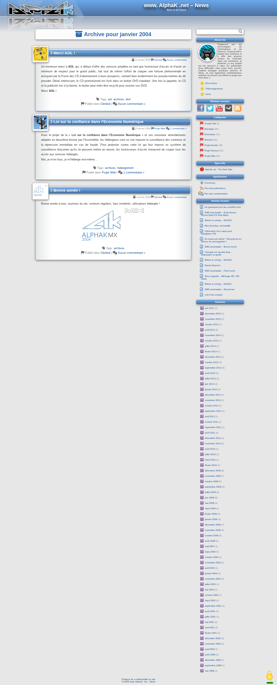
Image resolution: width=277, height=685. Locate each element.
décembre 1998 (213, 660)
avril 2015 (210, 330)
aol (110, 99)
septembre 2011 (213, 427)
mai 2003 (209, 589)
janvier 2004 (211, 573)
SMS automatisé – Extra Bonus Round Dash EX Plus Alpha (218, 213)
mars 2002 (210, 600)
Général (158, 60)
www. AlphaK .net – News (142, 681)
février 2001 (211, 633)
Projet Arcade (211, 145)
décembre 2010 (213, 438)
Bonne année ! (66, 190)
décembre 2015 (213, 313)
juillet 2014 (210, 346)
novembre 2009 (213, 476)
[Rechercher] (241, 31)
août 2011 (210, 432)
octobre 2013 (211, 362)
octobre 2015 (211, 324)
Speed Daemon (213, 265)
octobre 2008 (211, 535)
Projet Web (159, 128)
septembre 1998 (213, 665)
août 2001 (210, 611)
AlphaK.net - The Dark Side (218, 169)
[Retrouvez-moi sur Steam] (228, 111)
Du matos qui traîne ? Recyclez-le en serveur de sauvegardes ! (221, 240)
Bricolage (209, 129)
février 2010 (211, 465)
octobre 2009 (211, 481)
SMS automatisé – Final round (220, 271)
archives (118, 99)
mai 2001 (209, 622)
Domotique (210, 134)
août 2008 (210, 541)
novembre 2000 (213, 644)
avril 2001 (210, 627)
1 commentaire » (178, 128)
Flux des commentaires (216, 193)
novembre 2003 (213, 579)
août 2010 (210, 449)
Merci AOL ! (63, 53)
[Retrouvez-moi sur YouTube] (219, 111)
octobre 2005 (211, 557)
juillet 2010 (210, 454)
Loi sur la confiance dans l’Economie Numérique (97, 122)
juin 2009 (209, 497)
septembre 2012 (213, 411)
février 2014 (211, 351)
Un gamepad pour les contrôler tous (223, 207)
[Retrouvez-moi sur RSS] (238, 111)
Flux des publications (215, 188)
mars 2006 (210, 552)
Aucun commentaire (177, 60)
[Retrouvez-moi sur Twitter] (210, 111)
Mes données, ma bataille (217, 226)
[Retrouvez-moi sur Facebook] (200, 111)
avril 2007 (210, 546)
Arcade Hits (210, 123)
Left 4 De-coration (214, 295)
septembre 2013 (213, 368)
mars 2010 (210, 460)
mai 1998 (209, 671)
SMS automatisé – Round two (220, 289)
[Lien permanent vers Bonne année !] (40, 191)
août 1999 (210, 654)
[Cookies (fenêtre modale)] (269, 676)
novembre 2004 (213, 562)
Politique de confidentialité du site (138, 679)
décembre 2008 (213, 524)
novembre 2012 (213, 400)
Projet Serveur (212, 150)
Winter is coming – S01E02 (218, 260)
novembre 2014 (213, 335)
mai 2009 (209, 503)
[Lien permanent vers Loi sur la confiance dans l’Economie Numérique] (40, 122)
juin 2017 (209, 308)
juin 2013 (209, 384)
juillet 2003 (210, 584)
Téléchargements (214, 88)
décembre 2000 (213, 638)
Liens (208, 94)
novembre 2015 (213, 319)
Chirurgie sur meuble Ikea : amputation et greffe (216, 253)
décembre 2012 (213, 395)
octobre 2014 (211, 340)
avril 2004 (210, 568)
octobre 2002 (211, 595)
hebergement (125, 168)
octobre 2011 (211, 422)
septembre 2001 (213, 606)
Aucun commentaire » (131, 103)
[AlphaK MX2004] (113, 224)
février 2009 (211, 514)
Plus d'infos (211, 83)
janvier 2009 (211, 519)
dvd (128, 99)
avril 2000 (210, 649)
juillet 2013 (210, 378)
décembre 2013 (213, 357)
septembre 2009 (213, 487)
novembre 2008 (213, 530)
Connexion (210, 183)
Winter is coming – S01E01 (218, 284)
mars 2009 (210, 508)
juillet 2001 (210, 617)
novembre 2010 (213, 443)
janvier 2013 (211, 389)
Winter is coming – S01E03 (218, 220)
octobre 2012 (211, 405)
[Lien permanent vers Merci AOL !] (40, 54)
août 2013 (210, 373)
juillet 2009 (210, 492)
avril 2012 (210, 416)
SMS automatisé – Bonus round (221, 247)
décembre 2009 (213, 470)
